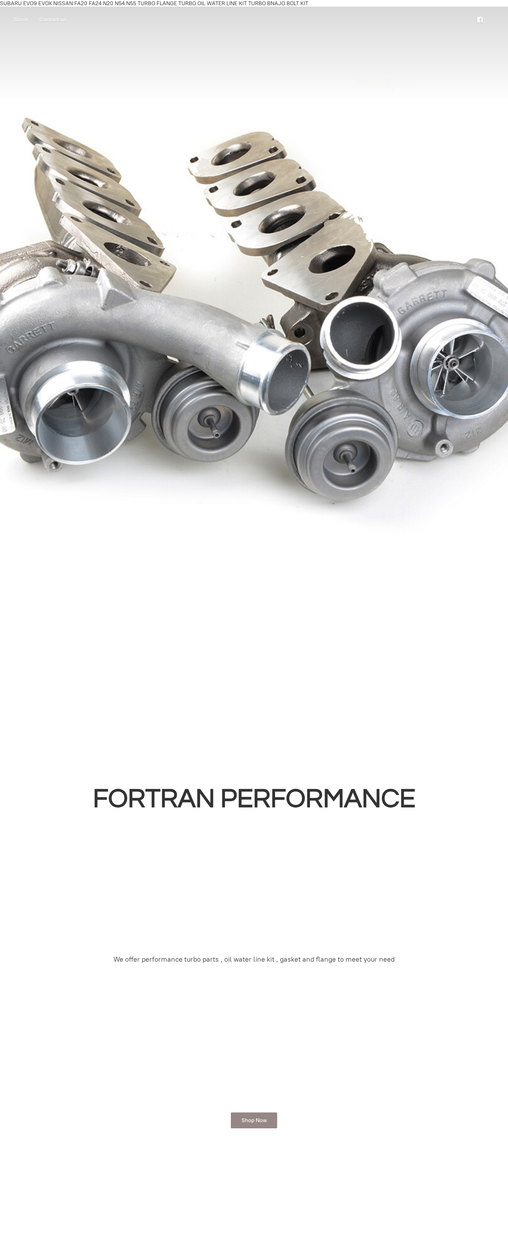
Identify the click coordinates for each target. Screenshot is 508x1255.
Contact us (52, 19)
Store (21, 19)
